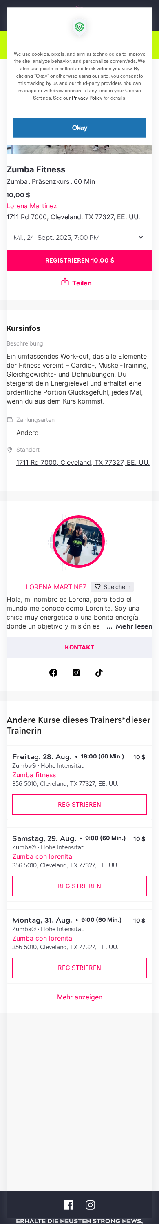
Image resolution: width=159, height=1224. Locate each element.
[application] (79, 612)
